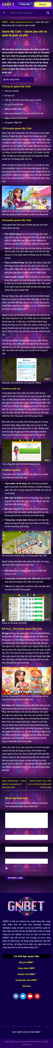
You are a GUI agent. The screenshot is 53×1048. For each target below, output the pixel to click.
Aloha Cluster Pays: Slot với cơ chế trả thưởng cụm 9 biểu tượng (39, 784)
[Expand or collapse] (31, 79)
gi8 (30, 1045)
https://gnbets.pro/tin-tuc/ (22, 22)
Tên (7, 832)
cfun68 (25, 1045)
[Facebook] (16, 996)
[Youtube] (30, 996)
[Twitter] (23, 996)
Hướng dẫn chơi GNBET (27, 980)
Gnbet (5, 69)
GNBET (5, 22)
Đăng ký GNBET (26, 962)
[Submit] (48, 12)
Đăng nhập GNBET (26, 968)
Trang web (10, 856)
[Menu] (4, 13)
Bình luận (10, 810)
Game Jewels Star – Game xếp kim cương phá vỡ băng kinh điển (14, 784)
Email (8, 844)
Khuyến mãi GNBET (26, 974)
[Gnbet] (8, 4)
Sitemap (26, 986)
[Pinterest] (37, 996)
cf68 (46, 1042)
